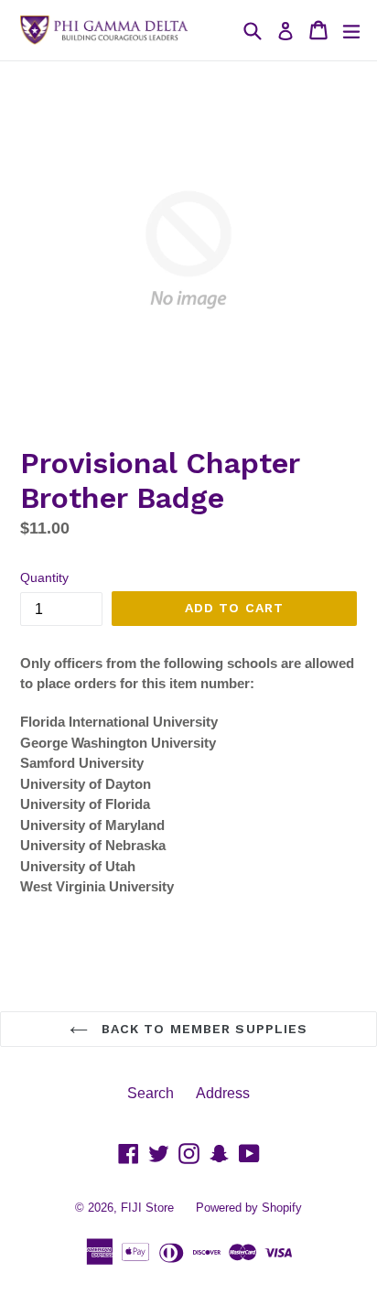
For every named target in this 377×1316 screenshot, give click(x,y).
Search (150, 1093)
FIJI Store (147, 1207)
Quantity (44, 577)
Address (223, 1093)
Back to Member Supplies (202, 1028)
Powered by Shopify (249, 1207)
